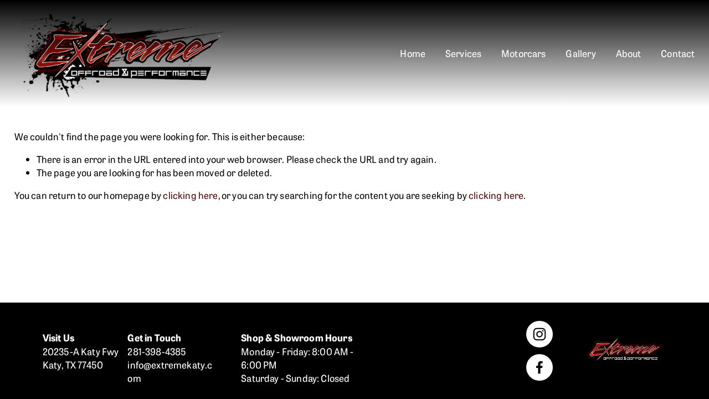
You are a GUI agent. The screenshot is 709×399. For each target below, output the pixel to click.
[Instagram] (539, 334)
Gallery (580, 53)
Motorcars (523, 53)
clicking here (190, 194)
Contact (678, 53)
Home (412, 53)
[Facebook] (539, 367)
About (628, 53)
